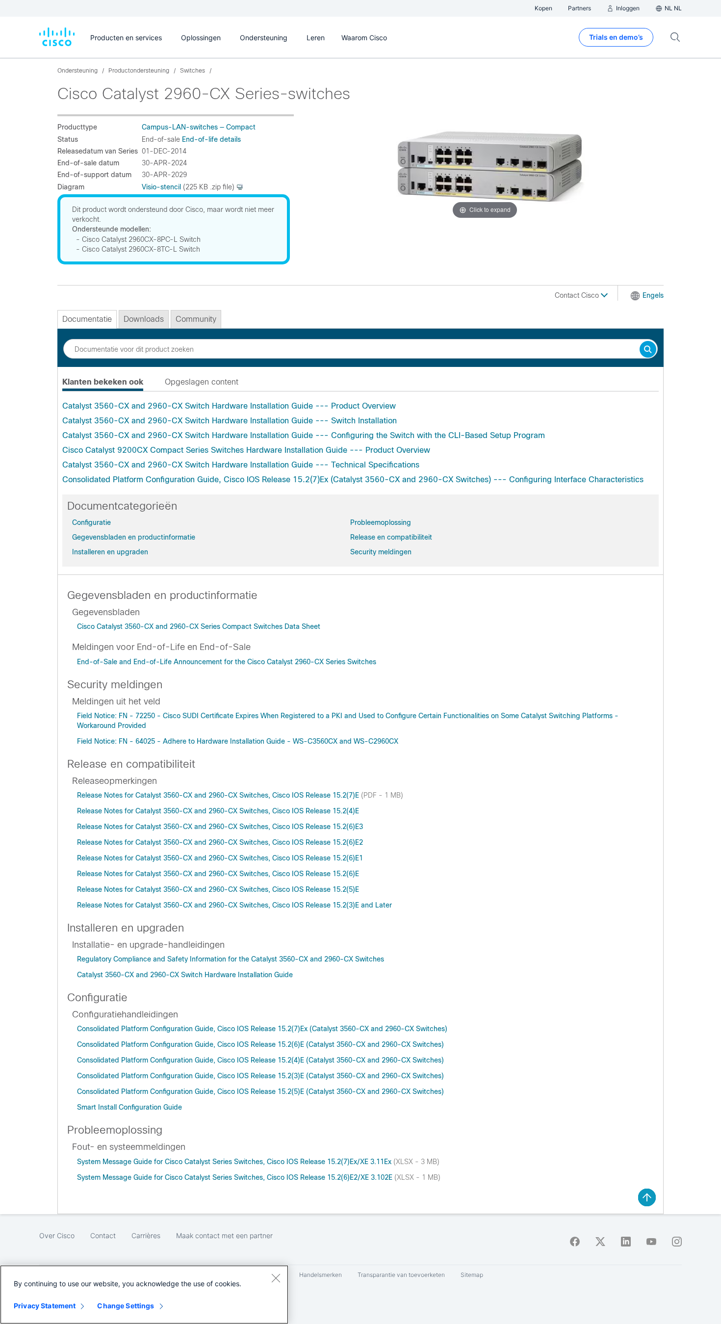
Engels (653, 295)
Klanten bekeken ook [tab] (102, 382)
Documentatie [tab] (87, 319)
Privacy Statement (45, 1305)
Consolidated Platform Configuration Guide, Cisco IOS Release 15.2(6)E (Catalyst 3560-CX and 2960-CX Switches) (260, 1044)
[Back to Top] (647, 1197)
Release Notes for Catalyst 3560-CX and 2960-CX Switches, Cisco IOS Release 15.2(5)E (218, 889)
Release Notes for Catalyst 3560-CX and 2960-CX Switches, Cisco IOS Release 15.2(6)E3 (220, 827)
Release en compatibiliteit (391, 537)
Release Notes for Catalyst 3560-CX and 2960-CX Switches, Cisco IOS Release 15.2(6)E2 (220, 842)
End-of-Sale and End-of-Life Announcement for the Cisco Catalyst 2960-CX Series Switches (226, 662)
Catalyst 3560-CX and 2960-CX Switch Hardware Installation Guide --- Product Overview (229, 406)
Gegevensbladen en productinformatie (133, 537)
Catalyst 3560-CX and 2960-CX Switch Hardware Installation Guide (185, 975)
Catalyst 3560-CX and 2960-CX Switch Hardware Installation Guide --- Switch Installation (229, 420)
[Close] (276, 1278)
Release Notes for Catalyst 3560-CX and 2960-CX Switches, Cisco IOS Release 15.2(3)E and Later (234, 905)
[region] (144, 1294)
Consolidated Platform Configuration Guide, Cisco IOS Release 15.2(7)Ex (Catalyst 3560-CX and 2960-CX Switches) (262, 1029)
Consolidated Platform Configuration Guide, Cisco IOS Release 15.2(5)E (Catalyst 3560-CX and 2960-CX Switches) (260, 1091)
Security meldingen (381, 552)
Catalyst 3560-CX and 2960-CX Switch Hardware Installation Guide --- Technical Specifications (240, 465)
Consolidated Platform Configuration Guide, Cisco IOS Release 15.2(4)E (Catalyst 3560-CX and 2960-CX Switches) (260, 1060)
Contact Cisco (578, 295)
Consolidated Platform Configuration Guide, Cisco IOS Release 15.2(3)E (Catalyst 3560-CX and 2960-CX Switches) (260, 1076)
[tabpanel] (360, 443)
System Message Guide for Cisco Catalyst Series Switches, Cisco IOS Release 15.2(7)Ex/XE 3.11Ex (235, 1162)
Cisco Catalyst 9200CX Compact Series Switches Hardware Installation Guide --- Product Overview (246, 450)
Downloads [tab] (144, 319)
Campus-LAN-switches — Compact (199, 127)
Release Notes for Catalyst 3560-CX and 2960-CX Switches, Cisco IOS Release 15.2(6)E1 (220, 858)
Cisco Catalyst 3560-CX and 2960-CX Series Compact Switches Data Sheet (198, 626)
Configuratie (91, 522)
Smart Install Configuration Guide (129, 1107)
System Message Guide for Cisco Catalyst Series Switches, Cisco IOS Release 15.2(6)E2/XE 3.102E (235, 1177)
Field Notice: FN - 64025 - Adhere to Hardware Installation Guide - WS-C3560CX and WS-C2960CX (237, 741)
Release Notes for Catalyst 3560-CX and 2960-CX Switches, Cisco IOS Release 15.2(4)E (218, 811)
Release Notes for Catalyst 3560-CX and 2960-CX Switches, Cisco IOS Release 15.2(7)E (219, 795)
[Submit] (648, 350)
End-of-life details (211, 139)
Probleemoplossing (380, 522)
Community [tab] (196, 319)
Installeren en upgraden (110, 552)
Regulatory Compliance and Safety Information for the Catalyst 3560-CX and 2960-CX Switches (230, 959)
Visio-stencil (161, 187)
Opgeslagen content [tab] (201, 382)
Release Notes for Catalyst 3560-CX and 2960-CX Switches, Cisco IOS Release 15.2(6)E (218, 874)
